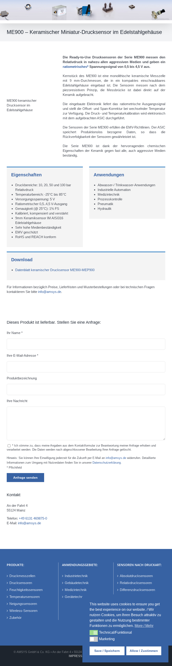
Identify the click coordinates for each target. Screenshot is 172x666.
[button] (94, 632)
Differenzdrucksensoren (137, 590)
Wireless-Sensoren (23, 611)
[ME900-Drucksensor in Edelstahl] (31, 56)
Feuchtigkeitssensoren (26, 590)
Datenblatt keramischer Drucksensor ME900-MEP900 (55, 270)
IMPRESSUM (78, 656)
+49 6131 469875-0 (33, 518)
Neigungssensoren (23, 604)
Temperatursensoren (24, 597)
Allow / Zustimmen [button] (144, 651)
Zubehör (15, 618)
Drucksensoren (20, 583)
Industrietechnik (76, 576)
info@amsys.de (49, 292)
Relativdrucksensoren (136, 583)
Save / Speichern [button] (107, 651)
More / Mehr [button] (144, 626)
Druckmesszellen (22, 576)
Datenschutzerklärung (106, 462)
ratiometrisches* (75, 67)
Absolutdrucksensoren (136, 576)
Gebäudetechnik (77, 583)
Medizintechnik (76, 590)
